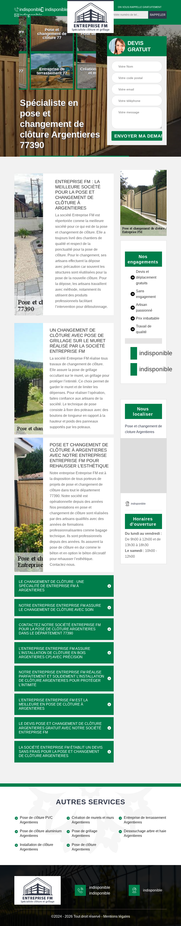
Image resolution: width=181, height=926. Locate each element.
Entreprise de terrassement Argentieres (145, 820)
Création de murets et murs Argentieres (93, 820)
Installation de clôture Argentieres (36, 847)
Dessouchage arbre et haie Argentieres (145, 833)
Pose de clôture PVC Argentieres (36, 820)
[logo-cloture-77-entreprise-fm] (90, 16)
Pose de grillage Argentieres (84, 833)
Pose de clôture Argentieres (84, 847)
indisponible (28, 9)
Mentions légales (116, 916)
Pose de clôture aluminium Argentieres (41, 833)
